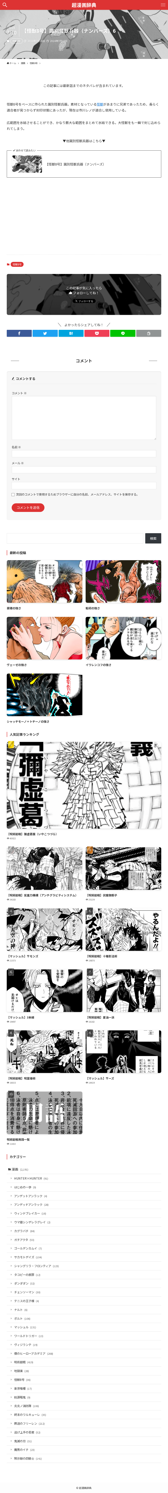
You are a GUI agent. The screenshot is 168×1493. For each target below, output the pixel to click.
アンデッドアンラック (31, 1204)
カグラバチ (24, 1231)
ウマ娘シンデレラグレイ (32, 1222)
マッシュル (25, 1327)
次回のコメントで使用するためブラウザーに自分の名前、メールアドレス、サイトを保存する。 (77, 494)
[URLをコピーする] (148, 333)
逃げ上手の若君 (27, 1432)
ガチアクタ (24, 1239)
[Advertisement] (84, 219)
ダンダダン (24, 1283)
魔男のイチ (24, 1449)
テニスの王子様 (26, 1301)
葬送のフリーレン (29, 1423)
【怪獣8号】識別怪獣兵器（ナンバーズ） (75, 164)
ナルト (20, 1309)
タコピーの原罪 (27, 1274)
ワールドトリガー (28, 1336)
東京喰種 (23, 1388)
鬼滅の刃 (23, 1441)
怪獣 (100, 104)
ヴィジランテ (25, 1344)
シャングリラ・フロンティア (36, 1266)
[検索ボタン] (5, 5)
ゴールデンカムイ (28, 1248)
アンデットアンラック (30, 1196)
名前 (16, 447)
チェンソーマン (27, 1292)
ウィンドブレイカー (30, 1213)
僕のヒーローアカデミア (33, 1353)
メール (18, 463)
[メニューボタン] (163, 5)
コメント (19, 393)
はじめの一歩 (25, 1187)
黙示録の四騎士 (28, 1458)
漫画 (20, 1169)
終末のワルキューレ (30, 1414)
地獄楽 (21, 1371)
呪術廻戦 (23, 1362)
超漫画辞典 (84, 4)
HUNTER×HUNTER (31, 1178)
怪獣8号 (16, 41)
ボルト (22, 1318)
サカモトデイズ (28, 1257)
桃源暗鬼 (22, 1397)
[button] (19, 333)
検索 (153, 538)
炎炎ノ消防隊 (26, 1406)
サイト (16, 479)
